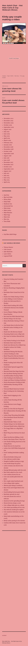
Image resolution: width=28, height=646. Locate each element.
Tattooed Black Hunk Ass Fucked (14, 389)
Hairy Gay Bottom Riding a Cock (13, 437)
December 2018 (8, 147)
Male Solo (7, 217)
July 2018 (6, 158)
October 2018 (8, 151)
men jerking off (4, 635)
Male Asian (7, 208)
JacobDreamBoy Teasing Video (13, 376)
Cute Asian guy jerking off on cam (14, 507)
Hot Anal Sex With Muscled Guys (14, 316)
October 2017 (8, 167)
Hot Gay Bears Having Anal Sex (13, 373)
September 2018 (9, 153)
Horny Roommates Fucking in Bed (14, 382)
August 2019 (7, 129)
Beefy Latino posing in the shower (14, 520)
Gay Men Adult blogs (10, 234)
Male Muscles (8, 212)
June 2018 (7, 160)
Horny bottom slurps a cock (12, 503)
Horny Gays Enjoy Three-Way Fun (14, 439)
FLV (21, 76)
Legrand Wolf (8, 256)
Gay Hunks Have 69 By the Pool (13, 325)
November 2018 (8, 149)
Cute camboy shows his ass (12, 474)
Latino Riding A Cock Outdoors (13, 299)
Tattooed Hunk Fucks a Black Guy (14, 426)
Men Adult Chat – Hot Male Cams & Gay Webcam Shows (12, 7)
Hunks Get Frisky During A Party (14, 296)
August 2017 (7, 171)
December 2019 (8, 120)
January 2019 (8, 145)
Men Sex (17, 76)
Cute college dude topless (11, 483)
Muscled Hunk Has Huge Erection (14, 371)
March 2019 (7, 140)
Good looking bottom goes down (14, 492)
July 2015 (6, 175)
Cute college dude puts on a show (14, 505)
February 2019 (8, 142)
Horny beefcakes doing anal (12, 457)
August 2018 (7, 156)
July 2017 (6, 173)
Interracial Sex (8, 206)
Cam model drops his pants (12, 463)
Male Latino (7, 210)
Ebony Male (7, 199)
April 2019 (7, 138)
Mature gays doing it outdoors (13, 485)
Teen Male (7, 221)
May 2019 (7, 136)
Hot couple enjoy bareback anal (13, 481)
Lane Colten (7, 254)
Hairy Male (7, 201)
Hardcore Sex (8, 204)
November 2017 (8, 164)
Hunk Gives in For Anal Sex (12, 446)
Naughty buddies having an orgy (14, 461)
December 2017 (8, 162)
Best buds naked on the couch (13, 472)
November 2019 (8, 123)
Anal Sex (6, 195)
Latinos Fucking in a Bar (11, 354)
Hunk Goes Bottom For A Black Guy (15, 345)
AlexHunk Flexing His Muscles (13, 351)
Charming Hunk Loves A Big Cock (14, 334)
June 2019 (7, 134)
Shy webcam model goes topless (14, 509)
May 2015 (7, 180)
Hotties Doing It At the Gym (12, 318)
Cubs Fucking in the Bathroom (13, 378)
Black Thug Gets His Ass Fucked (13, 356)
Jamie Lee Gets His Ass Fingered (13, 408)
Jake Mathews (8, 251)
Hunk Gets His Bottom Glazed (13, 332)
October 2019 (8, 125)
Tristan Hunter (8, 247)
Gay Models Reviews (12, 243)
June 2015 (7, 177)
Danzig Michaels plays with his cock (15, 470)
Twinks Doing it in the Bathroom (14, 424)
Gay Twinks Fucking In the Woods (14, 340)
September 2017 (9, 169)
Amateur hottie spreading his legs (14, 501)
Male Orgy (7, 215)
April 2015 (7, 182)
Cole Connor (7, 249)
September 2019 (9, 127)
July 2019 (6, 131)
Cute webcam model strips (12, 459)
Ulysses (4, 76)
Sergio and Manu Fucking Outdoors (15, 380)
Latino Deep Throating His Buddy (14, 415)
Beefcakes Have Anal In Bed (12, 343)
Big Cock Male (8, 197)
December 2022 (8, 118)
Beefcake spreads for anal (11, 494)
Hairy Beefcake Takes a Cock (12, 422)
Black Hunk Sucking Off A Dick (13, 305)
